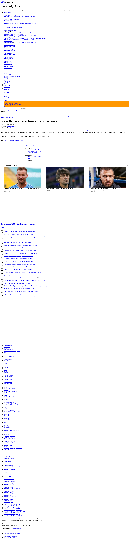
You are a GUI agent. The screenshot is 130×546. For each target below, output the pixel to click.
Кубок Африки (7, 83)
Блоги (5, 100)
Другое (5, 88)
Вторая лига (7, 456)
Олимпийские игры (9, 97)
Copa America (7, 81)
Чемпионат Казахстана (9, 491)
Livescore (15, 15)
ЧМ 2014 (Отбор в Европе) (10, 396)
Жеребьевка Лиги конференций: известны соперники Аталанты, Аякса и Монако (24, 280)
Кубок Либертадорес (9, 357)
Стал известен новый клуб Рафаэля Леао (14, 247)
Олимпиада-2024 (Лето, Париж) (12, 506)
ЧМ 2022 (6, 390)
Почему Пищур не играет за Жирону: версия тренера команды (20, 231)
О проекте (6, 530)
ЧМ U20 (6, 80)
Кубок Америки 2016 (9, 440)
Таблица (6, 446)
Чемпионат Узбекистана (10, 489)
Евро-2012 (6, 421)
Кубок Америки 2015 (9, 441)
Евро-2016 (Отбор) (8, 419)
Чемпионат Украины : (9, 445)
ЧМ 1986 (6, 399)
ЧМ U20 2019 (7, 427)
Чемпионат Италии (11, 126)
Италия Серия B (8, 41)
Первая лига (7, 454)
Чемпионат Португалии (10, 481)
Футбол (3, 2)
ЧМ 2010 (6, 398)
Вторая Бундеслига (8, 37)
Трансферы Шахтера (30, 23)
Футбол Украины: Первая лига (11, 18)
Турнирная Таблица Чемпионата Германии (25, 35)
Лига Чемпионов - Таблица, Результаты (14, 26)
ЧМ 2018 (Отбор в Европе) (10, 394)
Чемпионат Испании (9, 464)
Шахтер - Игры (7, 104)
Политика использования (10, 536)
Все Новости (6, 224)
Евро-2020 (6, 415)
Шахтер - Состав (16, 104)
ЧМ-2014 (6, 395)
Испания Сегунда (8, 465)
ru (3, 1)
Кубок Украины (8, 20)
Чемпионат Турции (9, 492)
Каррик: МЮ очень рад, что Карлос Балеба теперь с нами (18, 234)
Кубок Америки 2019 (9, 438)
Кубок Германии (18, 37)
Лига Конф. (7, 87)
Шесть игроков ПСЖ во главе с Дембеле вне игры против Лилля (20, 296)
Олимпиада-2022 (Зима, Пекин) (12, 507)
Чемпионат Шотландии (10, 498)
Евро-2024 (6, 72)
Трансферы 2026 (8, 382)
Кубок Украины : (8, 452)
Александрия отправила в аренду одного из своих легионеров (20, 239)
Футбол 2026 (7, 347)
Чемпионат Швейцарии (10, 496)
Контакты (6, 532)
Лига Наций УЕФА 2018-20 (11, 404)
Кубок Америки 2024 (9, 436)
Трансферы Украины (19, 23)
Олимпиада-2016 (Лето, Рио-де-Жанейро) (14, 511)
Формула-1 (7, 89)
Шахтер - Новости (13, 103)
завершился (10, 116)
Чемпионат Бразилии (9, 495)
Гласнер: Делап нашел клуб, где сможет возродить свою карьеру (20, 264)
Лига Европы (7, 85)
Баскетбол (6, 92)
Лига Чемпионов (8, 84)
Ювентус (22, 140)
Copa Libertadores (8, 68)
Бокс (5, 95)
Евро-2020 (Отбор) (8, 417)
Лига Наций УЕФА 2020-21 (11, 403)
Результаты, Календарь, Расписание (13, 448)
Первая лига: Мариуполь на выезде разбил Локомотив (18, 283)
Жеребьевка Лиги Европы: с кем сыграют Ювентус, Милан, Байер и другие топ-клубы (26, 286)
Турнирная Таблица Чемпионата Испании (24, 38)
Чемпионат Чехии (8, 500)
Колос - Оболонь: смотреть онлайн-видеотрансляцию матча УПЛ (20, 277)
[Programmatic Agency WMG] (1, 539)
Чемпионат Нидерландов (10, 483)
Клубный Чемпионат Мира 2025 (12, 76)
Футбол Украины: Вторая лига (11, 19)
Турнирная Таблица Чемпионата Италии (23, 39)
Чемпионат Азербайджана (10, 493)
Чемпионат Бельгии (9, 484)
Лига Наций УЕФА (9, 74)
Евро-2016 (6, 418)
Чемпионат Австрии (9, 485)
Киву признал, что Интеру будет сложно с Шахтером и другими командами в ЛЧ (24, 266)
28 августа (3, 227)
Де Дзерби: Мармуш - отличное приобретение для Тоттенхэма (20, 250)
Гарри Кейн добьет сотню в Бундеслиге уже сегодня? (17, 294)
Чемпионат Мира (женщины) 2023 (12, 430)
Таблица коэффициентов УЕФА (12, 30)
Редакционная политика (10, 537)
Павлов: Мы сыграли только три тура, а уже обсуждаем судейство (21, 291)
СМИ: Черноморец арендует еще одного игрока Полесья (18, 256)
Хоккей (6, 91)
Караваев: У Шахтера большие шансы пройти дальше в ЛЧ (19, 258)
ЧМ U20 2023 (7, 426)
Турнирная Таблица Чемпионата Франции (25, 42)
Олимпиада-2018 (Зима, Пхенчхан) (13, 510)
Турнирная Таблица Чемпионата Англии (23, 32)
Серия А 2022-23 (29, 145)
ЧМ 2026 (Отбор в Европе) (10, 388)
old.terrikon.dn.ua (17, 528)
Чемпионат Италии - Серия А (11, 140)
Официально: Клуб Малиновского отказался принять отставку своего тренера (24, 272)
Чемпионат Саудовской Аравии (12, 488)
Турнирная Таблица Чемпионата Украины (25, 16)
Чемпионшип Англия (9, 34)
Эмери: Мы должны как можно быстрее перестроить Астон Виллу (21, 245)
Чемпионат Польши (9, 487)
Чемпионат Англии (9, 458)
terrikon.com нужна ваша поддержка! (11, 110)
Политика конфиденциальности (12, 533)
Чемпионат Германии (9, 469)
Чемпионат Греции (8, 502)
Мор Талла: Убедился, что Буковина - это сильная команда (19, 288)
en (2, 1)
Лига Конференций (9, 356)
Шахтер (6, 101)
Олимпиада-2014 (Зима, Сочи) (11, 512)
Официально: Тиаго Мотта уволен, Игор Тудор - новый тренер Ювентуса (35, 151)
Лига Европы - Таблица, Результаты (13, 27)
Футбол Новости (8, 12)
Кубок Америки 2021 (9, 437)
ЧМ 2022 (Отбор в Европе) (10, 391)
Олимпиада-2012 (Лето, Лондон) (12, 514)
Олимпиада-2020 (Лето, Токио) (12, 508)
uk (1, 1)
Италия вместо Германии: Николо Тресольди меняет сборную (19, 261)
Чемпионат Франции (9, 479)
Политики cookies (8, 534)
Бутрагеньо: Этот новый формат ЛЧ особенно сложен (17, 242)
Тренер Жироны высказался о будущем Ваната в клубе (18, 275)
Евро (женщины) (8, 77)
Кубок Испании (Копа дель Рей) (12, 466)
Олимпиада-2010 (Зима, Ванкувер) (13, 515)
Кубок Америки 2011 (9, 442)
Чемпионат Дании (8, 499)
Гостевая (6, 103)
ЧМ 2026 (6, 73)
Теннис (5, 96)
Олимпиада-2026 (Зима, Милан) (12, 504)
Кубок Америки (8, 434)
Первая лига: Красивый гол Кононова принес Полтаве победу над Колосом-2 (23, 237)
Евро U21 (6, 78)
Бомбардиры (7, 449)
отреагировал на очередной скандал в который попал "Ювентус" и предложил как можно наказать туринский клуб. (65, 130)
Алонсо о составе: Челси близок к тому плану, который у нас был (20, 253)
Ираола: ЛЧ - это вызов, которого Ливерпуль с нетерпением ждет (20, 269)
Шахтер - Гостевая (8, 379)
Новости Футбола (8, 345)
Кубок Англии (19, 34)
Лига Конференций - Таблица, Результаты (14, 28)
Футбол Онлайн (8, 15)
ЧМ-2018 (6, 392)
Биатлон (6, 93)
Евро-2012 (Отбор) (8, 422)
